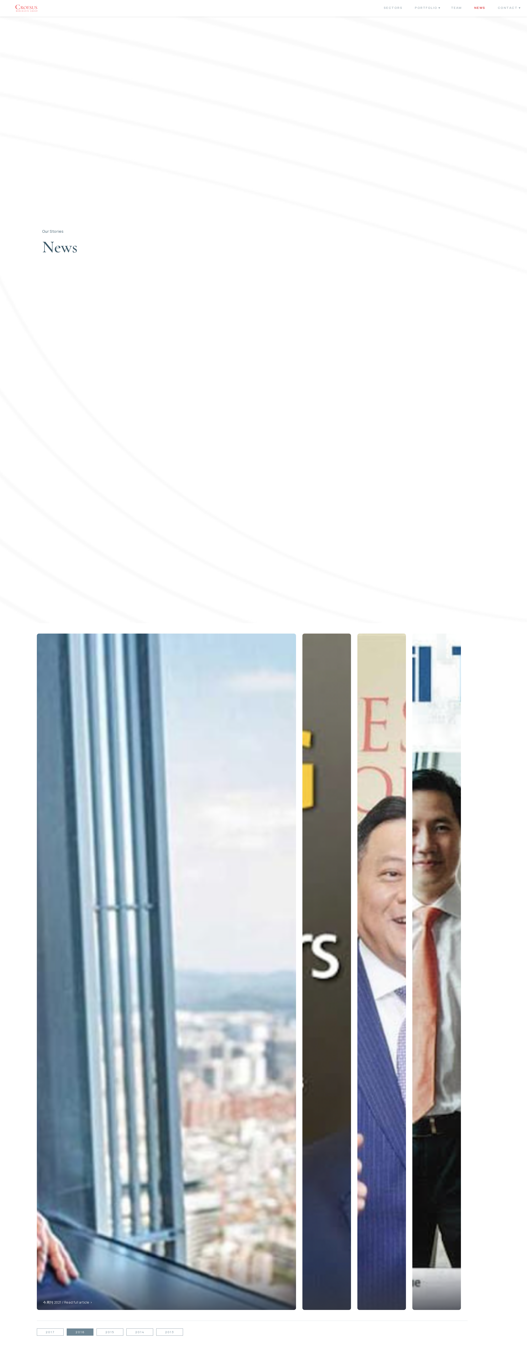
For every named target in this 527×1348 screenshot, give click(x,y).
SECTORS (393, 8)
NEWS (479, 8)
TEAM (456, 8)
